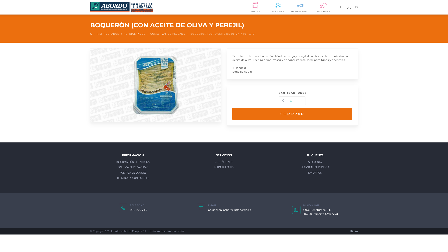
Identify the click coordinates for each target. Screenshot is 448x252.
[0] (356, 7)
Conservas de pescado (168, 34)
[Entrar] (349, 7)
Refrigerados (108, 34)
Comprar (292, 114)
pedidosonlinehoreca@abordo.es (229, 210)
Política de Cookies (133, 172)
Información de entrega (133, 162)
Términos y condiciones (133, 178)
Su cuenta (315, 162)
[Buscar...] (342, 7)
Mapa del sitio (224, 167)
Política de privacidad (133, 167)
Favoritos (315, 172)
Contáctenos (224, 162)
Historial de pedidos (315, 167)
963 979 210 (138, 210)
